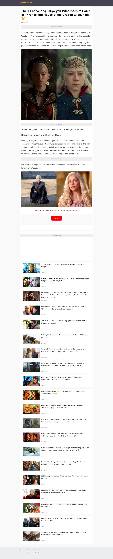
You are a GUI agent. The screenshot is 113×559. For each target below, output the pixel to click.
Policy (26, 552)
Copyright (38, 552)
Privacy (34, 552)
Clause (30, 552)
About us (22, 552)
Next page (56, 218)
